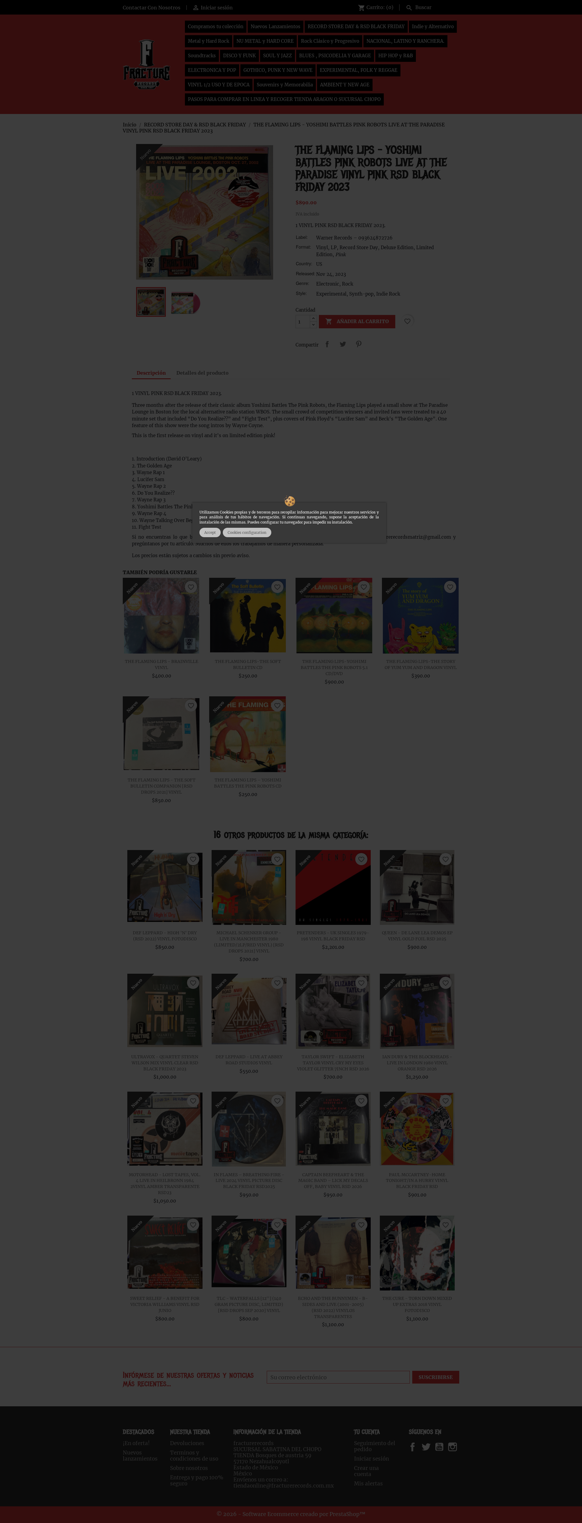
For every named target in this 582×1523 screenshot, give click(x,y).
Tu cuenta (367, 1432)
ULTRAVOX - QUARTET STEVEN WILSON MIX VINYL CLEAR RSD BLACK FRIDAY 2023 (164, 1063)
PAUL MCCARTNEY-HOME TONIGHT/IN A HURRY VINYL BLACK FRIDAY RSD (417, 1181)
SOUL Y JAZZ (277, 56)
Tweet (343, 344)
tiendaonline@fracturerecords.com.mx (283, 1485)
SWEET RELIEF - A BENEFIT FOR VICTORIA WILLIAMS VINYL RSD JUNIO (164, 1304)
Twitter (429, 1447)
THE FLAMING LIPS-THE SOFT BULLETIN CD (248, 664)
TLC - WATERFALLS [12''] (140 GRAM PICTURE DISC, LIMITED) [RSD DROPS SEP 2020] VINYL (249, 1304)
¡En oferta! (136, 1443)
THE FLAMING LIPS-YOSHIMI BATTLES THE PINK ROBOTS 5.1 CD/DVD (334, 667)
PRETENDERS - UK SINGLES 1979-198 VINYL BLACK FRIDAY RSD (333, 936)
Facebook (418, 1447)
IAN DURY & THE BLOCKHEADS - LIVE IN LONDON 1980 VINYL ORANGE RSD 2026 (417, 1063)
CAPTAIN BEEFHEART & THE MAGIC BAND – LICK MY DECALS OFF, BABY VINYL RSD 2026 (333, 1181)
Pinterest (359, 344)
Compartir (327, 344)
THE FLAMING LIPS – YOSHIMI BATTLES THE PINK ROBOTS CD (248, 783)
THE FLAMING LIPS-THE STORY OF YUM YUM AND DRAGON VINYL (421, 664)
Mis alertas (368, 1484)
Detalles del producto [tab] (202, 373)
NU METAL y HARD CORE (265, 41)
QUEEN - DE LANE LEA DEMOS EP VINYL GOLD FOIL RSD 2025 (417, 936)
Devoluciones (187, 1443)
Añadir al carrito (357, 321)
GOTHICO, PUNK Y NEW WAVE (278, 70)
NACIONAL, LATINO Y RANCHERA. (405, 41)
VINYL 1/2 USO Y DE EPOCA (218, 85)
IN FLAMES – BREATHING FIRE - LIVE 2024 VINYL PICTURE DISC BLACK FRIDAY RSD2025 (249, 1181)
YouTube (444, 1447)
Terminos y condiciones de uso (194, 1456)
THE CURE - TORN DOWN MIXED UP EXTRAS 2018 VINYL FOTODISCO (417, 1304)
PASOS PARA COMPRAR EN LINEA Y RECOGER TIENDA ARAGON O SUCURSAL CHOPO (284, 99)
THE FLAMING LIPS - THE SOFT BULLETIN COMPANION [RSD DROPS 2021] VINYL (162, 786)
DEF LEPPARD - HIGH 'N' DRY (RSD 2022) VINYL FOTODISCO (165, 936)
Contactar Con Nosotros (151, 7)
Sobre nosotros (189, 1468)
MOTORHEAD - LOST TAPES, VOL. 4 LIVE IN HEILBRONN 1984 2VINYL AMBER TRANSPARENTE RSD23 (165, 1183)
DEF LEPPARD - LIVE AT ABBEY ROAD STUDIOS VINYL (249, 1060)
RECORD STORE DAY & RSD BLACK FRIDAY (356, 26)
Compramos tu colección (215, 26)
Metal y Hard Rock (208, 41)
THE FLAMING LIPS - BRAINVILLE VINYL (161, 664)
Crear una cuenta (366, 1471)
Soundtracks (202, 56)
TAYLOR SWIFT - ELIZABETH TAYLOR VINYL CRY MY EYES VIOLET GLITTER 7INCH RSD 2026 (333, 1063)
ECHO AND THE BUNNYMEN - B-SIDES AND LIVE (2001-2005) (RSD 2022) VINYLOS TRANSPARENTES (333, 1307)
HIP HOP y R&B (395, 56)
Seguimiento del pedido (374, 1446)
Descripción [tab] (151, 373)
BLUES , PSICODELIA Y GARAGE (335, 56)
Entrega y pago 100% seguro (196, 1480)
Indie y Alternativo (433, 26)
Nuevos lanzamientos (140, 1456)
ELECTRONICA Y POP (212, 70)
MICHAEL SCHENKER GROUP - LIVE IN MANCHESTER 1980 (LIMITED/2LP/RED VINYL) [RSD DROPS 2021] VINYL (249, 941)
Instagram (460, 1447)
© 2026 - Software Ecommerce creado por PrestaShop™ (291, 1514)
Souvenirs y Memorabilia (285, 85)
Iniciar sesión (371, 1459)
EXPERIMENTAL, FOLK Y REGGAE (358, 70)
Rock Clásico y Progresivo (330, 41)
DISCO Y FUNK (239, 56)
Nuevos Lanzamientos (275, 26)
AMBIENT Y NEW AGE (345, 85)
